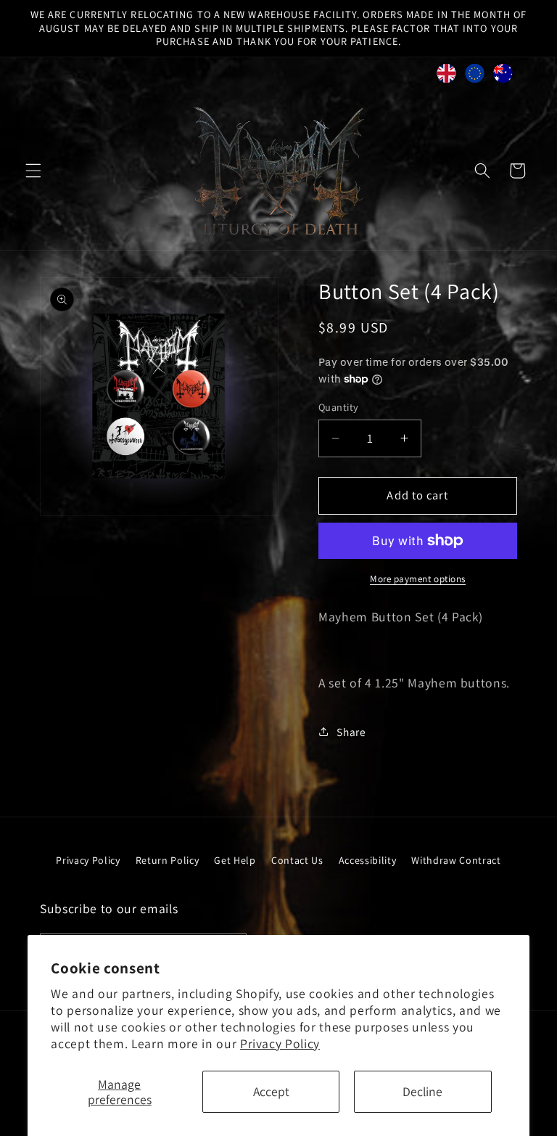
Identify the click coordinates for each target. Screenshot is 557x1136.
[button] (33, 170)
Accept (271, 1091)
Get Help (234, 860)
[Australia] (503, 77)
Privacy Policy (280, 1043)
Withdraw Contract (455, 860)
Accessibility (368, 860)
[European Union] (475, 77)
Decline (422, 1091)
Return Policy (167, 860)
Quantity (338, 407)
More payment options (418, 579)
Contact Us (297, 860)
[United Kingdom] (446, 77)
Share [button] (351, 731)
